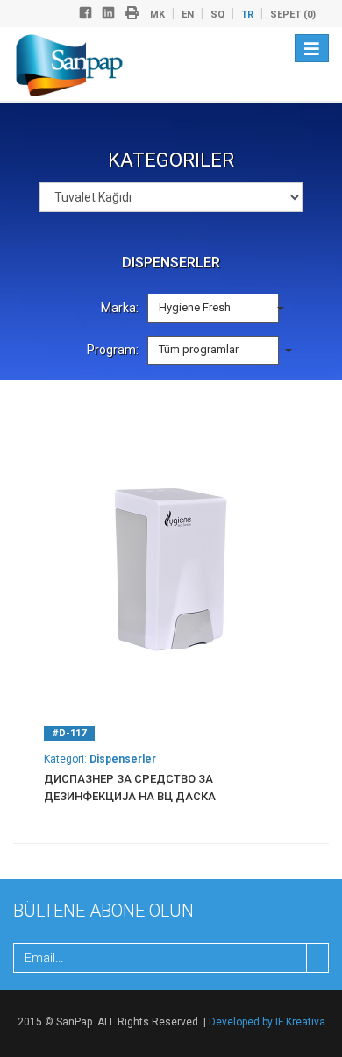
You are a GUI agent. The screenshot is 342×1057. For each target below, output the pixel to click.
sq (217, 14)
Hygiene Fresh (196, 307)
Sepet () (293, 14)
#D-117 (69, 733)
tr (247, 14)
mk (157, 14)
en (188, 14)
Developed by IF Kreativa (267, 1022)
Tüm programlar (200, 349)
